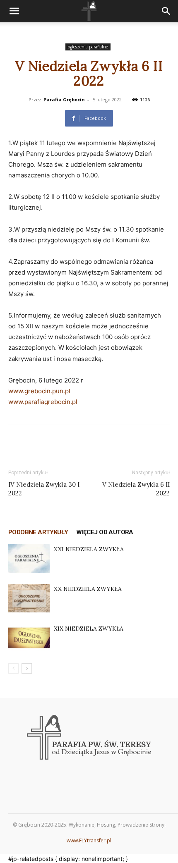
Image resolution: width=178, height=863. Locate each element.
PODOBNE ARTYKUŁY (38, 532)
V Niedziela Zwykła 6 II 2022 (136, 489)
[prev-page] (13, 668)
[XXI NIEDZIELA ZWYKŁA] (29, 558)
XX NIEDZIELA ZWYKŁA (88, 589)
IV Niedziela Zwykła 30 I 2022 (43, 489)
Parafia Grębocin (64, 99)
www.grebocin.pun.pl (39, 391)
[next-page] (27, 668)
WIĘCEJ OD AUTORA (104, 532)
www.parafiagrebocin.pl (42, 402)
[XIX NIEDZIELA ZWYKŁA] (29, 638)
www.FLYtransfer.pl (89, 840)
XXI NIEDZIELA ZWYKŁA (89, 549)
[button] (14, 11)
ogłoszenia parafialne (88, 47)
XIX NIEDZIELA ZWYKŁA (88, 628)
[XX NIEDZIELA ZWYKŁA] (29, 598)
